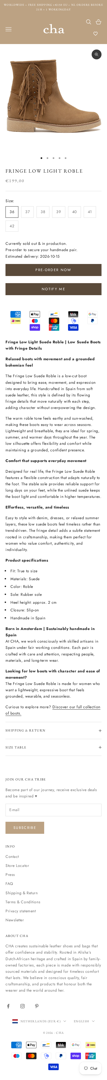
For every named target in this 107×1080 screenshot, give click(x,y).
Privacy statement (20, 911)
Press (10, 874)
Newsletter (14, 920)
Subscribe (24, 827)
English (81, 1021)
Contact (12, 856)
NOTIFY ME (53, 289)
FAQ (9, 883)
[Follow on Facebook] (8, 1006)
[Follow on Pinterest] (37, 1006)
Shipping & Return (21, 893)
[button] (95, 34)
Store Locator (17, 865)
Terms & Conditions (22, 902)
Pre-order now (53, 269)
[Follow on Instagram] (22, 1006)
